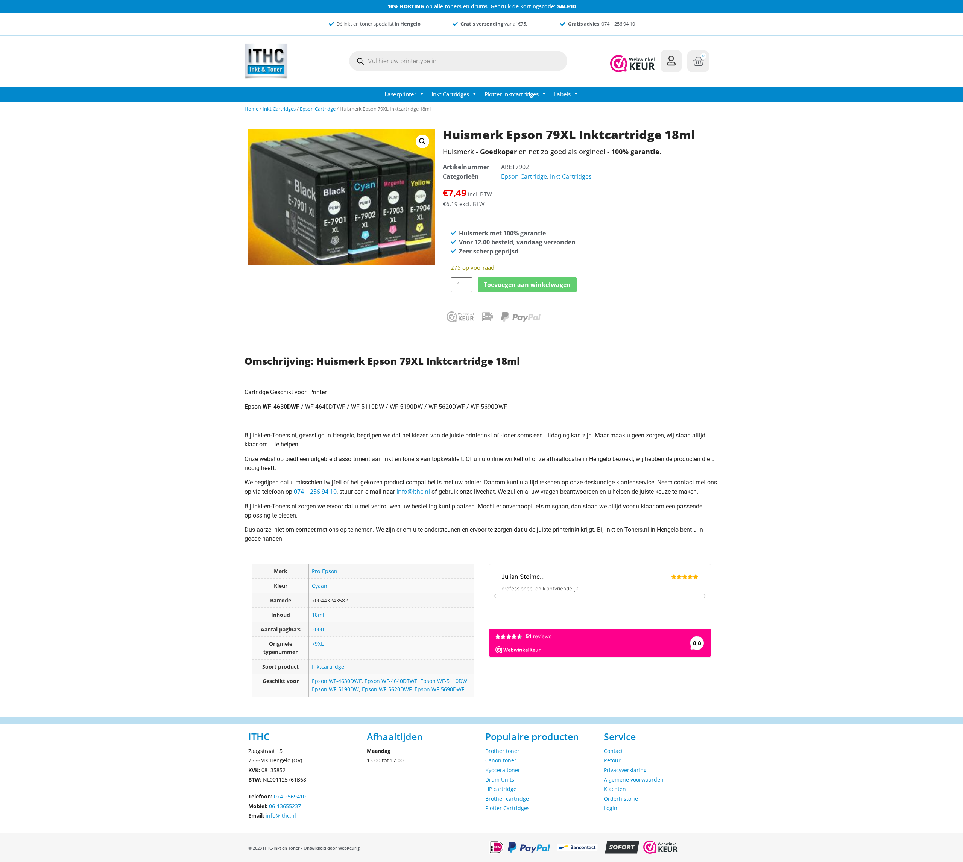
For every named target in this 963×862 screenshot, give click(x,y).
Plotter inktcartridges (512, 94)
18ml (318, 614)
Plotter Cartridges (507, 808)
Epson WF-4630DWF (337, 680)
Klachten (615, 788)
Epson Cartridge (318, 108)
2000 (318, 629)
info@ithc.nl (413, 491)
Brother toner (502, 750)
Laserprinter (400, 94)
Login (610, 808)
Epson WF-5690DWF (439, 689)
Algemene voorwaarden (634, 779)
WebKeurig (349, 848)
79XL (318, 643)
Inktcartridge (328, 666)
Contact (613, 750)
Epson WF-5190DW (335, 689)
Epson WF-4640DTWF (391, 680)
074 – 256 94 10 (315, 491)
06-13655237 (285, 806)
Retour (612, 760)
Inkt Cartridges (450, 94)
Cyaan (319, 585)
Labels (562, 94)
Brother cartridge (507, 798)
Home (251, 108)
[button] (422, 141)
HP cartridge (500, 788)
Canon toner (500, 760)
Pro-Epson (324, 571)
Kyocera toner (502, 770)
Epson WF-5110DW (443, 680)
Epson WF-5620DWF (387, 689)
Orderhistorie (621, 798)
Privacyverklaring (625, 770)
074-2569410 (290, 796)
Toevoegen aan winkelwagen (527, 285)
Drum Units (499, 779)
